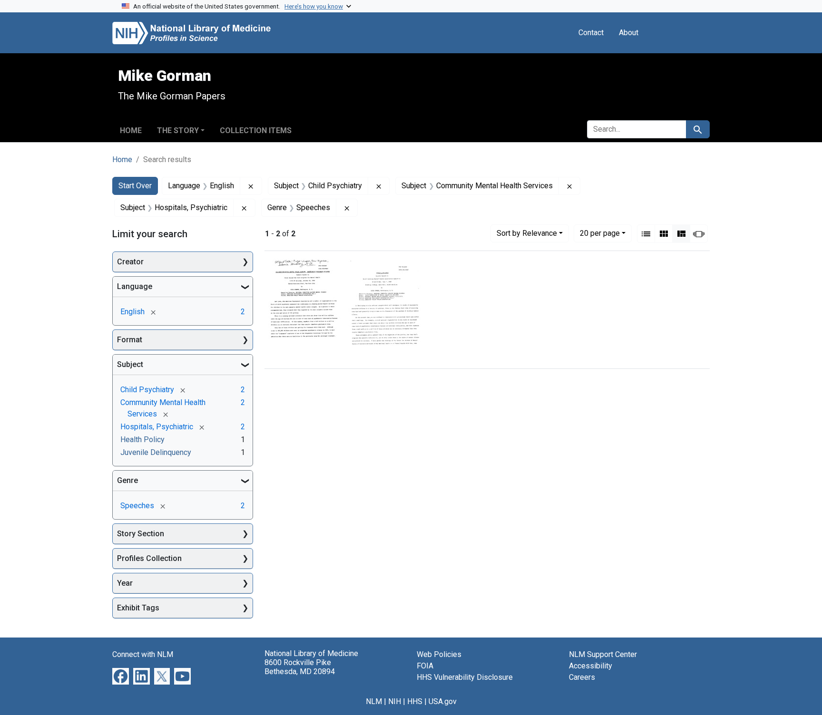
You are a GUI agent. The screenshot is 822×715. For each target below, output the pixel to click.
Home (131, 130)
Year (125, 583)
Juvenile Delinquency (155, 452)
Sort (527, 233)
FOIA (425, 665)
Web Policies (439, 654)
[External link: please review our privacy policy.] (120, 675)
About (628, 32)
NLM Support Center (603, 654)
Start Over (135, 185)
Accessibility (590, 665)
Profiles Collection (149, 558)
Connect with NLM (142, 654)
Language (134, 286)
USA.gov (443, 701)
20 (600, 233)
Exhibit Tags (138, 607)
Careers (582, 677)
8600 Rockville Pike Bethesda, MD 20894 (299, 667)
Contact (591, 32)
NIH (394, 701)
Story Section (140, 533)
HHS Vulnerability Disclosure (465, 677)
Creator (130, 261)
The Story (178, 130)
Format (129, 339)
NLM (374, 701)
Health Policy (142, 439)
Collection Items (256, 130)
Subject (130, 364)
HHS (414, 701)
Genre (127, 480)
